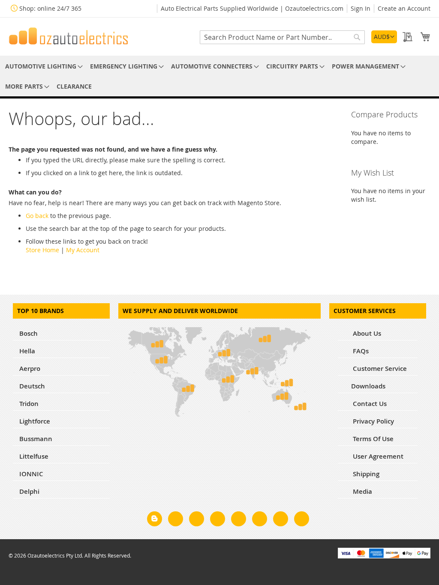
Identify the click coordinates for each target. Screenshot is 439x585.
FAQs (360, 350)
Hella (27, 350)
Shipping (365, 473)
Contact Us (369, 403)
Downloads (368, 386)
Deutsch (32, 386)
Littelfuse (33, 456)
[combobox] (282, 37)
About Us (366, 333)
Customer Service (379, 368)
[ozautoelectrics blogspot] (154, 518)
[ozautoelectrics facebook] (175, 520)
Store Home (42, 250)
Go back (37, 216)
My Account (82, 250)
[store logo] (69, 36)
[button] (384, 36)
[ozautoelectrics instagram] (196, 520)
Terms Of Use (372, 438)
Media (361, 491)
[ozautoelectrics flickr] (259, 520)
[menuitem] (42, 66)
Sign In (360, 8)
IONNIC (31, 473)
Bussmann (35, 438)
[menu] (219, 76)
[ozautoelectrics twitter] (217, 520)
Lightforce (34, 421)
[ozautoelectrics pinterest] (238, 520)
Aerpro (29, 368)
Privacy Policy (372, 421)
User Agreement (377, 456)
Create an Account (404, 8)
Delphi (29, 491)
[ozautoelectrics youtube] (280, 520)
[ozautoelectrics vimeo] (301, 520)
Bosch (28, 333)
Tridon (29, 403)
